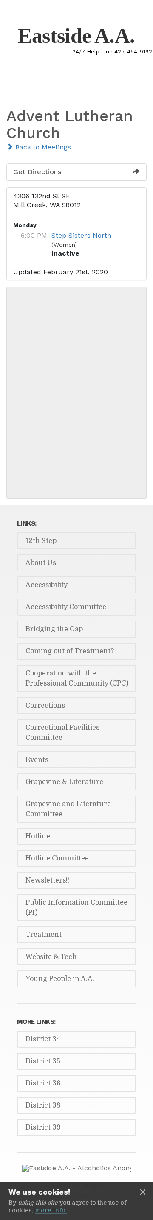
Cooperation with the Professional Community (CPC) (77, 678)
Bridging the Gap (54, 629)
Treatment (44, 935)
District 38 (43, 1105)
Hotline (38, 836)
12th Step (41, 541)
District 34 (43, 1039)
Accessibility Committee (66, 607)
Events (37, 760)
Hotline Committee (57, 858)
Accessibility (47, 585)
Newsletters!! (47, 880)
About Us (41, 563)
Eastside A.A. (76, 36)
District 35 (43, 1061)
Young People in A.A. (60, 979)
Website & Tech (51, 957)
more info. (51, 1210)
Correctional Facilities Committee (62, 733)
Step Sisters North (81, 235)
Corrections (45, 705)
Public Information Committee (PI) (77, 907)
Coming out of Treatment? (70, 651)
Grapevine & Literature (64, 782)
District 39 (43, 1127)
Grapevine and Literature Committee (68, 809)
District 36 (43, 1083)
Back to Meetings (42, 147)
